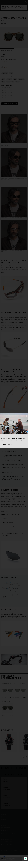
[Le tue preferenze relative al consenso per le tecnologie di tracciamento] (25, 858)
